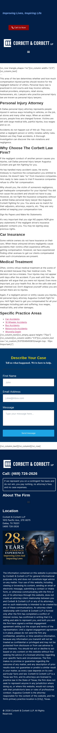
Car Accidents (12, 319)
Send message (29, 433)
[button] (28, 52)
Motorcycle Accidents (16, 328)
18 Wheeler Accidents (16, 322)
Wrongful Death (13, 331)
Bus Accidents (12, 325)
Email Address (11, 391)
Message (8, 407)
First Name (9, 376)
